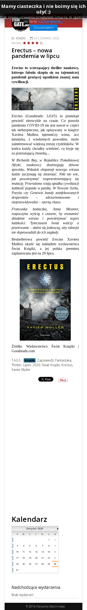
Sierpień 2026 (34, 528)
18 (23, 557)
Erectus (67, 365)
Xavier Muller (21, 369)
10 (17, 551)
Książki (21, 38)
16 (55, 551)
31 (17, 569)
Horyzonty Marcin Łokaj (50, 606)
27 (36, 563)
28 (42, 563)
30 (55, 563)
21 (42, 557)
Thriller (16, 365)
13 (36, 551)
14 (42, 551)
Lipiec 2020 (31, 365)
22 (49, 557)
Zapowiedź (45, 360)
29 (49, 563)
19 (30, 557)
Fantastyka (63, 360)
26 (30, 563)
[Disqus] (45, 441)
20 (36, 557)
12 (30, 551)
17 (17, 557)
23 (55, 557)
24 (17, 563)
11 (23, 551)
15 (49, 551)
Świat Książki (51, 365)
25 (23, 563)
